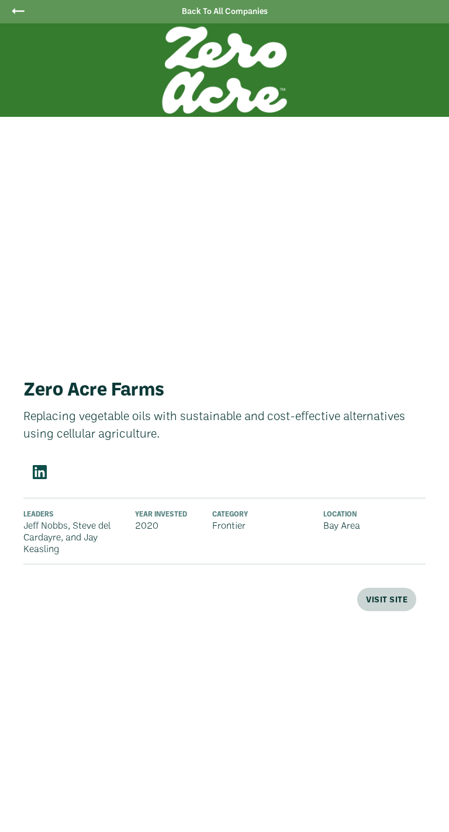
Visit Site (386, 599)
